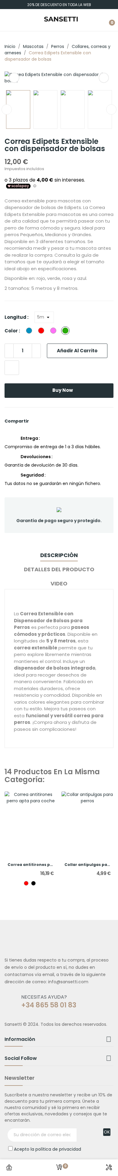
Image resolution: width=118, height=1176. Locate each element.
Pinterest (50, 421)
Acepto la (47, 1149)
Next (104, 78)
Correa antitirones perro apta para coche (31, 864)
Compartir (35, 421)
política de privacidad (58, 1149)
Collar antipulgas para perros (87, 864)
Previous (14, 78)
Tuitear (43, 421)
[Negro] (33, 883)
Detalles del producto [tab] (59, 569)
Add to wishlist (12, 367)
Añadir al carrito (77, 350)
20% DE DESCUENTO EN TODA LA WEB (59, 4)
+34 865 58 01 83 (48, 1005)
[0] (59, 1167)
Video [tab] (59, 583)
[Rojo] (26, 883)
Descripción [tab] (59, 555)
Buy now (62, 390)
